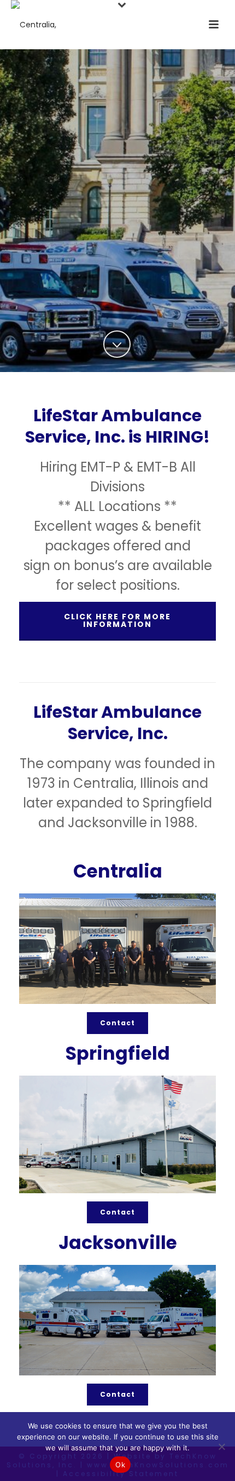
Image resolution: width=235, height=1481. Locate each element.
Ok (120, 1464)
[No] (221, 1446)
